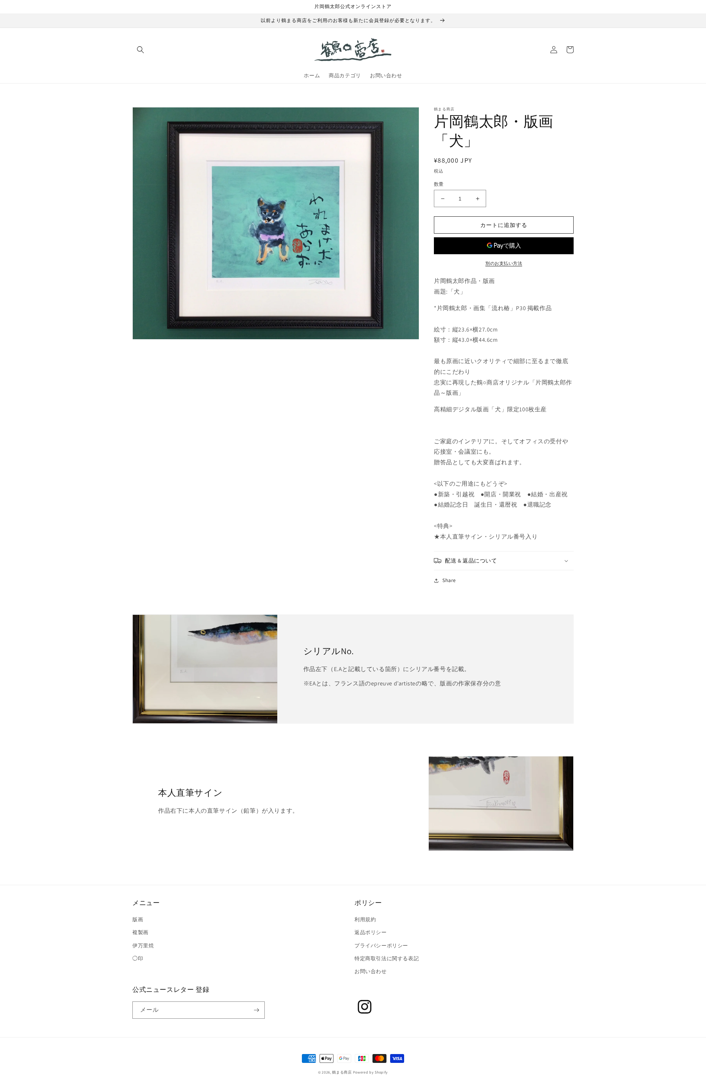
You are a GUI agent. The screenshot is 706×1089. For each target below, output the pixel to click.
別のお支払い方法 (503, 263)
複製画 (140, 932)
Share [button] (449, 580)
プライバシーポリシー (381, 945)
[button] (140, 50)
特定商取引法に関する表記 (386, 958)
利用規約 (365, 919)
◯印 (137, 958)
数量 (439, 184)
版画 (137, 919)
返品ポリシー (370, 932)
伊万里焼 (143, 945)
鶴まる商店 (342, 1072)
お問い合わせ (370, 971)
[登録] (256, 1010)
